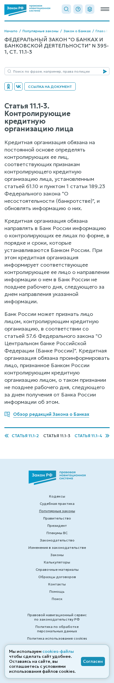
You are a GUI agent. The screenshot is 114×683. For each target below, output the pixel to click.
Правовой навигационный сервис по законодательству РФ (57, 617)
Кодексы (57, 496)
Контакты (57, 584)
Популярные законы (40, 31)
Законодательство (57, 540)
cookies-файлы (58, 651)
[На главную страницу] (27, 10)
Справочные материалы (57, 569)
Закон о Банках (77, 31)
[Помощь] (78, 9)
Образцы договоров (57, 577)
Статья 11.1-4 (88, 435)
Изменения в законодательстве (57, 547)
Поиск (57, 599)
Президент (57, 525)
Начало (11, 31)
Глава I (101, 31)
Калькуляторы (57, 562)
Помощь (57, 591)
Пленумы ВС (57, 533)
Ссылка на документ (50, 86)
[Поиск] (66, 9)
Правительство (57, 518)
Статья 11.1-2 (25, 435)
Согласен (93, 661)
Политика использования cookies (57, 638)
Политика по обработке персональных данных (57, 628)
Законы (57, 555)
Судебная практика (57, 503)
